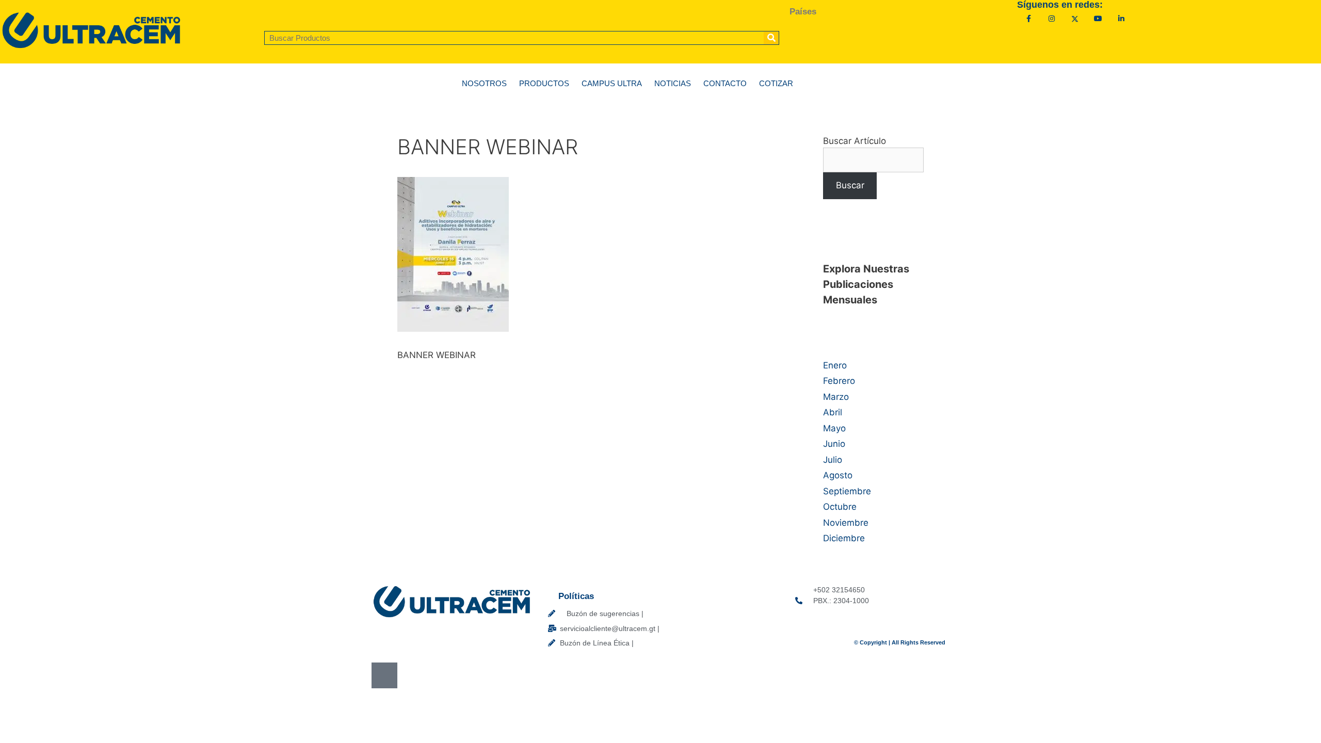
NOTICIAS (672, 83)
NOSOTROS (484, 83)
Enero (835, 365)
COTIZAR (776, 83)
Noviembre (845, 523)
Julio (832, 460)
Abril (832, 412)
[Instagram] (1052, 18)
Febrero (839, 381)
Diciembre (844, 538)
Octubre (840, 507)
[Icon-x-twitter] (1075, 18)
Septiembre (847, 491)
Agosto (837, 475)
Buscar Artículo (854, 141)
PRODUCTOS (544, 83)
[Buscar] (771, 37)
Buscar (850, 185)
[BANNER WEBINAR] (453, 329)
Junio (834, 444)
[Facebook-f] (1028, 18)
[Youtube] (1098, 18)
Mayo (834, 428)
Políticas (576, 596)
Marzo (836, 397)
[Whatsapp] (384, 675)
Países (803, 12)
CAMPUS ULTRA (612, 83)
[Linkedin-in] (1121, 18)
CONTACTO (725, 83)
